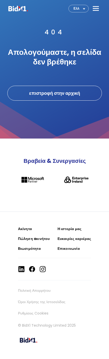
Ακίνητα (25, 229)
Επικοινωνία (69, 248)
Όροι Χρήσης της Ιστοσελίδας (41, 301)
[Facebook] (32, 269)
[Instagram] (42, 269)
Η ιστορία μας (70, 229)
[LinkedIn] (21, 269)
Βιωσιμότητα (29, 248)
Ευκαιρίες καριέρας (74, 238)
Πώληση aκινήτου (34, 238)
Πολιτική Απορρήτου (34, 290)
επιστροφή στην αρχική (54, 93)
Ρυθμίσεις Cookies (33, 313)
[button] (96, 8)
